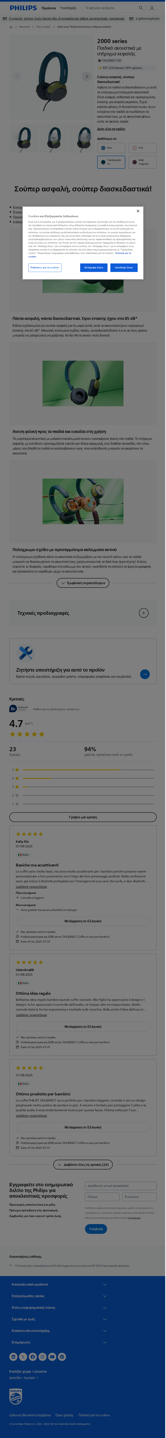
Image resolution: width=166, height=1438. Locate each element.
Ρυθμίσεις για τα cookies (43, 268)
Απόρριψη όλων (92, 268)
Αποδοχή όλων (122, 268)
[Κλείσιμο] (136, 211)
